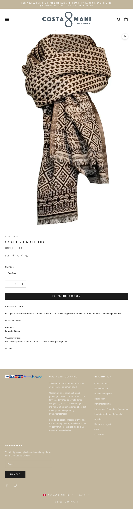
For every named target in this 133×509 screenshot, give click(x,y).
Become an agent (102, 424)
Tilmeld (15, 474)
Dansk (83, 495)
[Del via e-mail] (26, 255)
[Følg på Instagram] (15, 485)
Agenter (98, 419)
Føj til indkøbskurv (66, 296)
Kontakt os (99, 434)
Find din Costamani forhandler (108, 413)
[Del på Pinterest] (22, 255)
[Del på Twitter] (17, 255)
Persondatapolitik (102, 403)
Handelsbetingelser (103, 393)
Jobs (96, 429)
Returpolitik (99, 398)
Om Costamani (101, 383)
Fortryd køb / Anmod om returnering (111, 408)
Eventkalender (101, 388)
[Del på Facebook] (13, 255)
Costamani (12, 236)
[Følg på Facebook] (6, 485)
